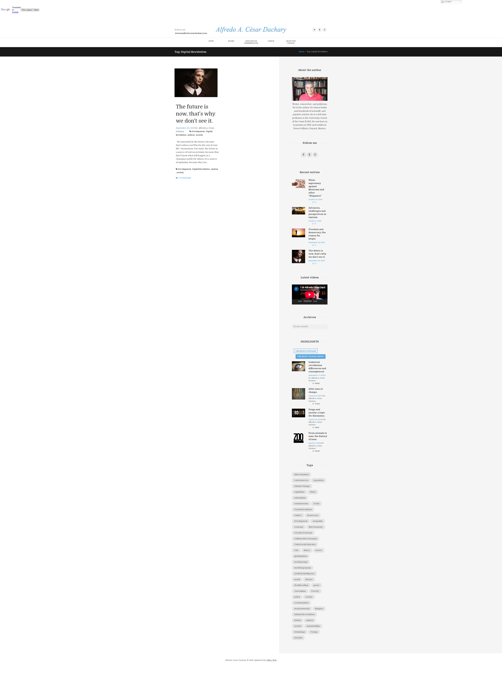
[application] (309, 294)
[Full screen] (324, 302)
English (448, 2)
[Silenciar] (320, 302)
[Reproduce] (295, 302)
